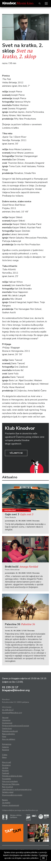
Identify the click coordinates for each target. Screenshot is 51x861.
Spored (5, 717)
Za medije (6, 802)
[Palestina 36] (25, 607)
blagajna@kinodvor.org (16, 690)
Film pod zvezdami (10, 781)
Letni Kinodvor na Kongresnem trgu (16, 789)
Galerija (5, 747)
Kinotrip (5, 770)
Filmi (4, 736)
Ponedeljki (6, 778)
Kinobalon (9, 510)
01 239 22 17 (10, 687)
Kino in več (6, 762)
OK (43, 858)
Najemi (5, 800)
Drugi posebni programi (12, 795)
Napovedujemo (8, 734)
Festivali (5, 773)
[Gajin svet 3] (25, 497)
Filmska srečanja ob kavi (12, 776)
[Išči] (40, 3)
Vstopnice (6, 720)
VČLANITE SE (16, 453)
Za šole (5, 768)
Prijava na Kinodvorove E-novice (15, 725)
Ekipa (4, 757)
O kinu (4, 754)
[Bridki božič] (25, 549)
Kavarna (5, 749)
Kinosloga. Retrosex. (11, 784)
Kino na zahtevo (8, 739)
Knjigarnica (6, 744)
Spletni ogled (7, 792)
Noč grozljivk (7, 787)
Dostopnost (7, 723)
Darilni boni (7, 728)
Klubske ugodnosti (10, 731)
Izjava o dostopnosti (10, 805)
